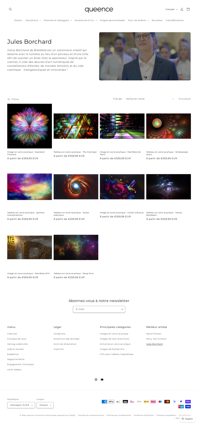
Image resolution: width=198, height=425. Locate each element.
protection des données (66, 339)
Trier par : (118, 99)
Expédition (13, 354)
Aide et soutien (15, 349)
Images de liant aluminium (114, 339)
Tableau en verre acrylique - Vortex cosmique (71, 213)
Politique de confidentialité (119, 415)
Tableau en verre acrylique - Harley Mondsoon (164, 213)
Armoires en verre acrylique (115, 344)
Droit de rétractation (65, 344)
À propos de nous (16, 339)
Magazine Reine (15, 359)
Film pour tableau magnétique (116, 354)
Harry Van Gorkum (156, 339)
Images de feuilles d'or (112, 349)
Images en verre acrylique (114, 333)
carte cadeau (14, 369)
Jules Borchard (154, 344)
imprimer (59, 349)
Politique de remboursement (91, 415)
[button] (10, 9)
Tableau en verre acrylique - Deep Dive (74, 273)
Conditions (60, 333)
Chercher (12, 333)
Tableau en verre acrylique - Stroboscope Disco (167, 153)
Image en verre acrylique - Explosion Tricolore (26, 153)
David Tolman (153, 333)
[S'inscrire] (122, 309)
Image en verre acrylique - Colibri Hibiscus (122, 212)
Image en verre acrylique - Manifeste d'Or (28, 273)
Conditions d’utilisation (144, 415)
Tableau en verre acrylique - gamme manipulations (25, 213)
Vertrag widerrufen (17, 344)
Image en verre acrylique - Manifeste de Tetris (120, 153)
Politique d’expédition (166, 415)
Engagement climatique (20, 364)
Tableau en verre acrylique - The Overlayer (75, 152)
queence (30, 415)
